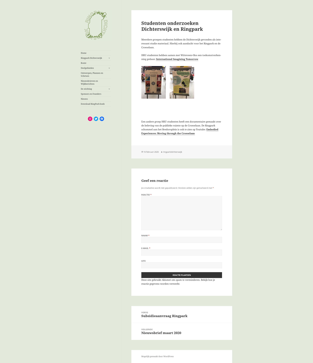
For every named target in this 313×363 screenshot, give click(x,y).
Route (83, 63)
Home (83, 53)
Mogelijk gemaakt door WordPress (157, 356)
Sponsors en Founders (91, 94)
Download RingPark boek (93, 104)
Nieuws (84, 99)
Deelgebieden (87, 68)
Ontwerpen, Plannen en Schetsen (92, 74)
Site (143, 261)
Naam (145, 235)
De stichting (86, 89)
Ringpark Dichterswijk (91, 58)
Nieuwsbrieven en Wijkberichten (89, 82)
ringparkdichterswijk (172, 152)
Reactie (146, 194)
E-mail (145, 248)
